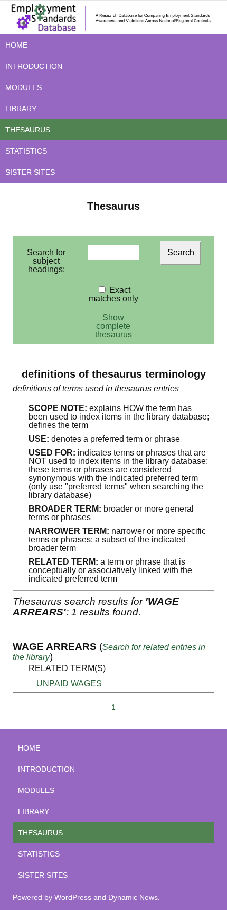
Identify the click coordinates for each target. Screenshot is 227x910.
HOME (16, 45)
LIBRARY (20, 108)
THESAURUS (27, 130)
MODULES (23, 87)
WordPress (72, 897)
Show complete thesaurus (113, 326)
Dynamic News (133, 897)
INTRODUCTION (33, 66)
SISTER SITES (30, 172)
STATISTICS (26, 151)
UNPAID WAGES (69, 683)
